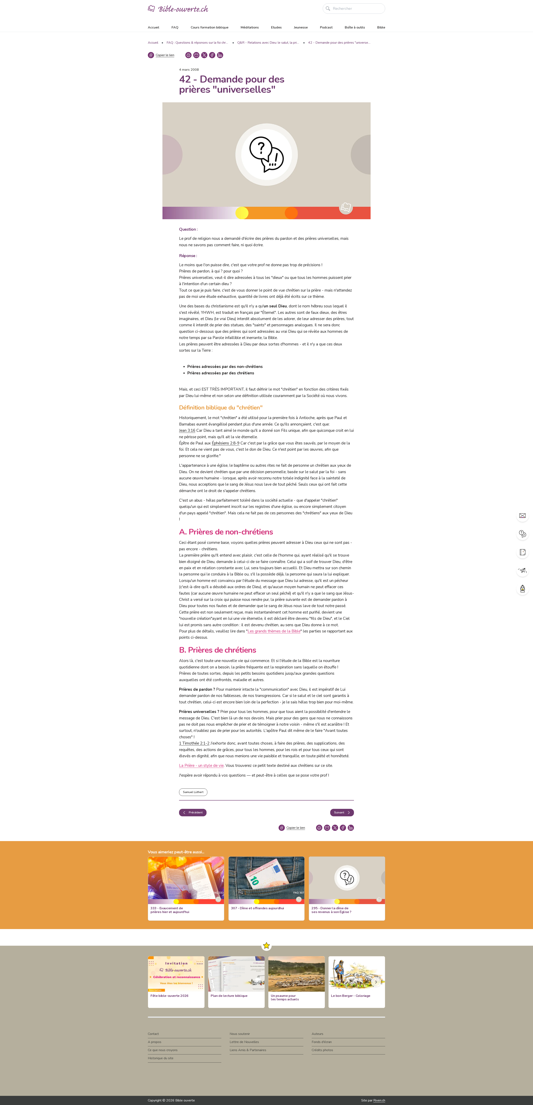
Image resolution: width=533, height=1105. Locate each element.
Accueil (153, 27)
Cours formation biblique (209, 27)
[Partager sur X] (204, 55)
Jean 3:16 (187, 430)
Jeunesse (301, 27)
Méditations (250, 27)
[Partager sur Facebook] (212, 55)
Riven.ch (379, 1100)
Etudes (276, 27)
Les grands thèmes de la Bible (274, 631)
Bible (381, 27)
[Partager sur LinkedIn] (220, 55)
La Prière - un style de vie (201, 765)
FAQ (175, 27)
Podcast (326, 27)
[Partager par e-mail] (196, 55)
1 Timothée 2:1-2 (194, 743)
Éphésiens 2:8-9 (225, 443)
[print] (188, 55)
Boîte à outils (355, 27)
